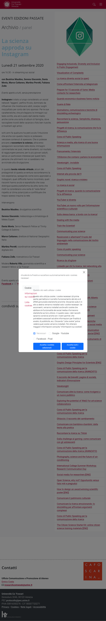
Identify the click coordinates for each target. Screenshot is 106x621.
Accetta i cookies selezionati (47, 346)
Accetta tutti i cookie (72, 346)
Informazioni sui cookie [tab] (31, 295)
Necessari (41, 333)
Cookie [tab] (28, 288)
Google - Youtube (60, 333)
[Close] (84, 272)
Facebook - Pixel (45, 339)
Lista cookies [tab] (28, 304)
